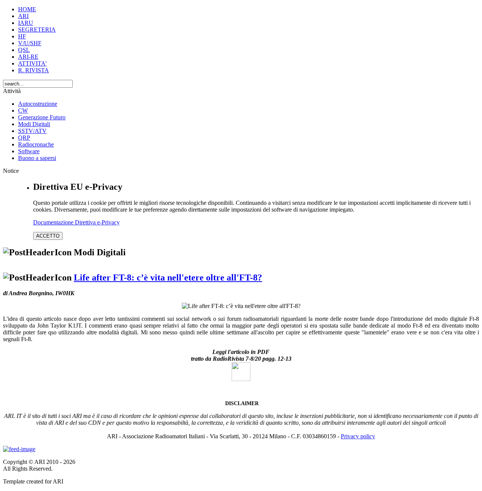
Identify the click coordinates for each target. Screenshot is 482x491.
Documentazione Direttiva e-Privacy (76, 222)
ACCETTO (47, 236)
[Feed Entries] (19, 449)
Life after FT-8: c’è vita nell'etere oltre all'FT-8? (168, 277)
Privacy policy (358, 436)
